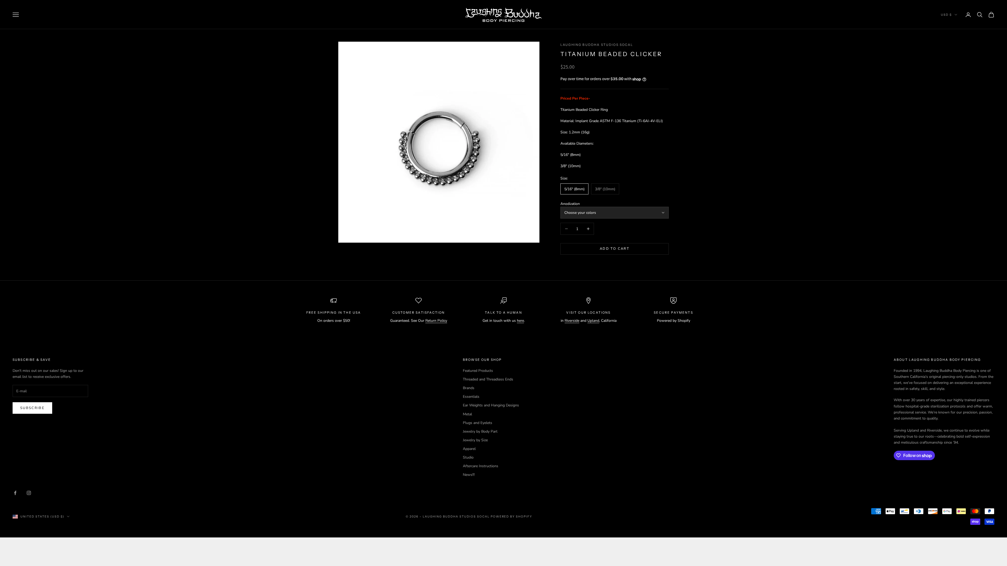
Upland (593, 320)
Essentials (471, 396)
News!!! (469, 474)
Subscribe (32, 408)
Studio (468, 457)
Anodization (570, 203)
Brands (468, 387)
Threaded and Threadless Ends (488, 379)
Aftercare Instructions (480, 466)
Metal (467, 414)
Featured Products (478, 370)
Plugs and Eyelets (477, 422)
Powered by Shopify (511, 516)
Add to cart (614, 248)
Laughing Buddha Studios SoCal (596, 45)
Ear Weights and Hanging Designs (491, 405)
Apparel (469, 448)
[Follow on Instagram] (28, 493)
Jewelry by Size (475, 440)
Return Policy (436, 320)
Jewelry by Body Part (480, 431)
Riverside (572, 320)
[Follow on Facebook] (15, 493)
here (520, 320)
